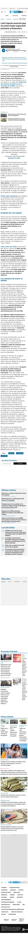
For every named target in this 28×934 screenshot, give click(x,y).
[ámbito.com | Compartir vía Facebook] (19, 32)
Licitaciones (12, 914)
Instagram (8, 882)
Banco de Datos (6, 892)
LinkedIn (12, 882)
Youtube (16, 882)
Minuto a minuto (5, 768)
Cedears (25, 581)
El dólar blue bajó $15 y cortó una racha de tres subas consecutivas (16, 119)
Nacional (4, 897)
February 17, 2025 (14, 158)
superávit (15, 19)
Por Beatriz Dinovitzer (5, 677)
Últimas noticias (14, 887)
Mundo (12, 897)
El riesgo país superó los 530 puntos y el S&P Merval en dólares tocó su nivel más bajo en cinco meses (24, 667)
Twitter (2, 882)
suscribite (21, 11)
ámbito (2, 19)
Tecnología (16, 904)
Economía (15, 15)
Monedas (3, 581)
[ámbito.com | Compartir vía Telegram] (24, 32)
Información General (8, 902)
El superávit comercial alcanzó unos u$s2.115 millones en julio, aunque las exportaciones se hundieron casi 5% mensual (14, 551)
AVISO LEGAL (5, 912)
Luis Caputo (20, 453)
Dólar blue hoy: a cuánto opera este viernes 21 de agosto (17, 114)
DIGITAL (6, 920)
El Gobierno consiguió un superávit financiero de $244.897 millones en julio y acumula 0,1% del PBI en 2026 (14, 59)
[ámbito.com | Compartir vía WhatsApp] (17, 32)
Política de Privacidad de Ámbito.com (12, 909)
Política (20, 890)
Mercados (17, 892)
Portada (4, 887)
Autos (19, 902)
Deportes (20, 897)
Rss (23, 904)
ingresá (25, 11)
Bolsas (9, 581)
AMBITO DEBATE (21, 920)
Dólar (7, 15)
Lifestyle (20, 895)
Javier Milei (4, 456)
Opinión (12, 895)
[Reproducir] (3, 50)
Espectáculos (5, 904)
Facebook (5, 882)
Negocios (4, 895)
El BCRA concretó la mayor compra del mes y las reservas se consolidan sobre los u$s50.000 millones (15, 533)
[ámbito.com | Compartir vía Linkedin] (22, 32)
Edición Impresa (6, 899)
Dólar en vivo (12, 8)
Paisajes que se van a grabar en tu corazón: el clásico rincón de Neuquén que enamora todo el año (13, 505)
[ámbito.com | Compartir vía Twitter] (20, 32)
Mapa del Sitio (5, 907)
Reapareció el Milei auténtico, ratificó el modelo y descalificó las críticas (12, 512)
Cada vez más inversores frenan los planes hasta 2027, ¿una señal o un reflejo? (23, 734)
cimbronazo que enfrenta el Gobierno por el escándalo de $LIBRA (13, 84)
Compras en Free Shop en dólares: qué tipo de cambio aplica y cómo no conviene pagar (13, 763)
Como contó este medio (9, 246)
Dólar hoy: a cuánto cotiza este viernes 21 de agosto (14, 63)
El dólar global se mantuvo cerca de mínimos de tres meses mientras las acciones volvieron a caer (12, 828)
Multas (3, 914)
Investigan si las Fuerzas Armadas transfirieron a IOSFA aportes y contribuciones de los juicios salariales (15, 540)
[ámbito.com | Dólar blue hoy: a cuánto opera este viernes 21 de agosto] (4, 115)
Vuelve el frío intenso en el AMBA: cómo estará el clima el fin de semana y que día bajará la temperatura (13, 519)
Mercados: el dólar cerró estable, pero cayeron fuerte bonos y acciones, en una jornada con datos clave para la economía (14, 772)
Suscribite (20, 463)
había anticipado (9, 196)
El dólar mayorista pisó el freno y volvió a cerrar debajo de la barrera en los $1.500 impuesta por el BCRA (24, 691)
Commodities (17, 581)
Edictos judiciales (17, 912)
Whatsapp (19, 882)
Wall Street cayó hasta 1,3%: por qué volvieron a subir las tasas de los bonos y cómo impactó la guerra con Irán (6, 670)
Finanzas (24, 15)
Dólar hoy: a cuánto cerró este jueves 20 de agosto (14, 546)
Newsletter (23, 882)
